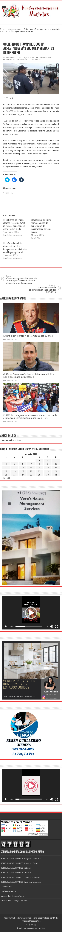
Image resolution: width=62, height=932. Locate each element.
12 (14, 467)
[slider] (28, 626)
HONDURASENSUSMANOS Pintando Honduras (20, 877)
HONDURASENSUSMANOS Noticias (16, 868)
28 (31, 475)
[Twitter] (32, 924)
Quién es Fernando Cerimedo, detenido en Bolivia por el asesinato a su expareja (28, 375)
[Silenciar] (51, 626)
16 (47, 467)
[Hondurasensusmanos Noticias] (31, 10)
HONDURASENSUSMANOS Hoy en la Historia (20, 863)
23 (47, 471)
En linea (11, 440)
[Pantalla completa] (56, 626)
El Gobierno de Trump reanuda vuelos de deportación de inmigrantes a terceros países (41, 226)
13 (23, 467)
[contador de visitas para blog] (16, 844)
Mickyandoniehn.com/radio (12, 896)
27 (23, 475)
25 (6, 475)
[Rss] (27, 924)
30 (47, 475)
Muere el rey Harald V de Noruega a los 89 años (28, 336)
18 (6, 471)
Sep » (9, 478)
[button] (31, 613)
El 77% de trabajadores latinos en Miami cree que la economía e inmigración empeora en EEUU (30, 416)
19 (14, 471)
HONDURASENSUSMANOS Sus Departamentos (21, 882)
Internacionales (14, 29)
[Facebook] (29, 924)
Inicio (2, 29)
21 (31, 471)
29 (39, 475)
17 (56, 467)
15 (39, 467)
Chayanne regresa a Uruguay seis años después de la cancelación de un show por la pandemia (21, 279)
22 (39, 471)
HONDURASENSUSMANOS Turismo (16, 872)
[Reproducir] (5, 626)
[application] (31, 612)
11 (6, 467)
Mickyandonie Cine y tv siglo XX (14, 901)
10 (56, 464)
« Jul (3, 478)
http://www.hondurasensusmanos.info (20, 918)
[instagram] (35, 924)
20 (23, 471)
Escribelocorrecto (8, 891)
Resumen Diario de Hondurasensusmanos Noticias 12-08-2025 (42, 288)
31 (56, 475)
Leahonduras (6, 887)
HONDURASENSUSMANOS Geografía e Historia (21, 858)
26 (14, 475)
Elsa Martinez (11, 58)
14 (31, 467)
